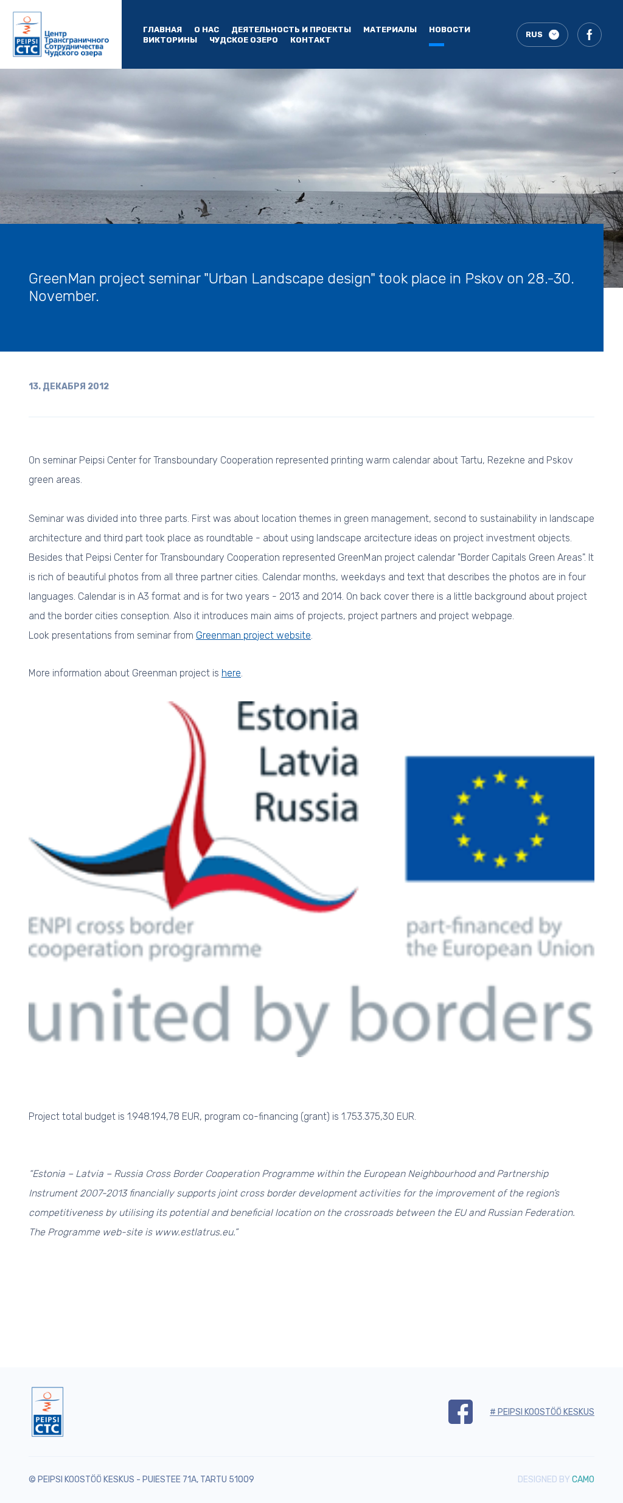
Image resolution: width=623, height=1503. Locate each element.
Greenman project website (253, 635)
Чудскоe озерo (243, 39)
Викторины (170, 39)
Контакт (310, 39)
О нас (206, 29)
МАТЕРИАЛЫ (390, 29)
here (231, 673)
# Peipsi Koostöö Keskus (542, 1412)
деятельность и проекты (291, 29)
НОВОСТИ (449, 29)
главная (162, 29)
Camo (583, 1479)
